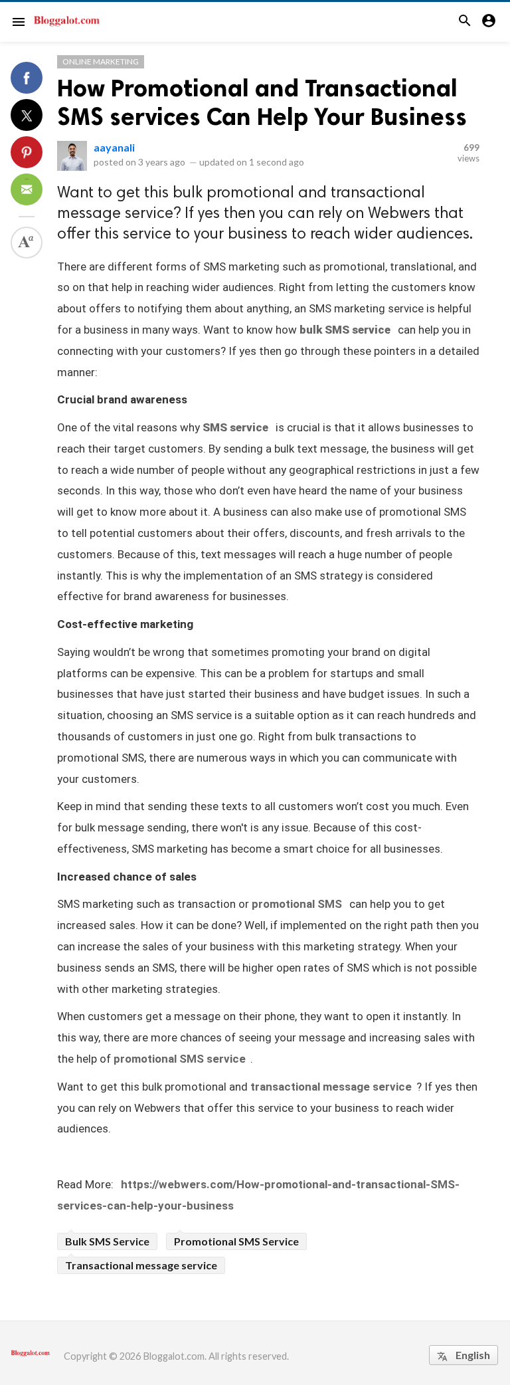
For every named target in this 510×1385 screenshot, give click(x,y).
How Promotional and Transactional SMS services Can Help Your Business (262, 102)
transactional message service (331, 1086)
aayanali (114, 147)
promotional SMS (297, 903)
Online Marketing (100, 61)
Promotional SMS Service (236, 1241)
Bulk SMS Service (107, 1241)
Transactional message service (141, 1265)
